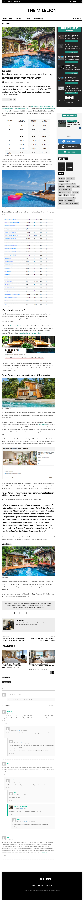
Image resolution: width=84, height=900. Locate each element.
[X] (7, 99)
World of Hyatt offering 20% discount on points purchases (12, 664)
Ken (17, 782)
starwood (30, 613)
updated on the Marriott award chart (30, 333)
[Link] (27, 700)
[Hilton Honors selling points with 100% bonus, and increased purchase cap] (42, 656)
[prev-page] (51, 672)
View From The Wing (16, 326)
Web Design (51, 890)
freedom (18, 730)
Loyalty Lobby (43, 424)
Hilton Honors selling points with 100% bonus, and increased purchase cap (41, 665)
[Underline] (13, 700)
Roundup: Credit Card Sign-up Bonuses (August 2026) (73, 124)
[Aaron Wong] (3, 82)
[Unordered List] (20, 700)
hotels (17, 613)
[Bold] (9, 700)
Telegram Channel (38, 605)
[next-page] (53, 672)
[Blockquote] (22, 700)
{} (29, 699)
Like (62, 163)
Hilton (30, 669)
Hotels (8, 23)
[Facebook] (79, 2)
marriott (23, 613)
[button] (73, 1)
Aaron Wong (9, 82)
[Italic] (11, 700)
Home (3, 23)
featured (11, 613)
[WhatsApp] (14, 99)
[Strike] (15, 700)
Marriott (8, 70)
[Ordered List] (18, 700)
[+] (31, 699)
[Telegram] (10, 99)
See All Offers (69, 97)
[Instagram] (81, 2)
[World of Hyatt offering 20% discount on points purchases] (14, 656)
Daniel (21, 742)
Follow (69, 163)
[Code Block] (25, 700)
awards (4, 613)
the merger (42, 108)
